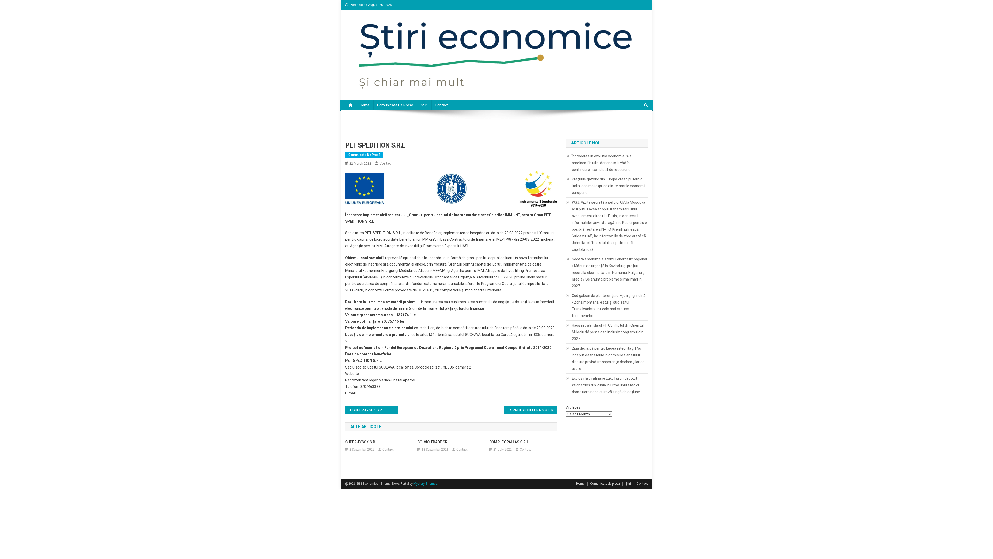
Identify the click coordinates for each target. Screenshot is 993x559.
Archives (573, 407)
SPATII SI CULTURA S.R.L (530, 410)
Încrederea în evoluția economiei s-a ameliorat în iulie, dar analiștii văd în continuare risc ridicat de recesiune (601, 163)
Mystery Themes (425, 484)
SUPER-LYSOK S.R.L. (368, 410)
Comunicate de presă (395, 105)
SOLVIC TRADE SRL (433, 442)
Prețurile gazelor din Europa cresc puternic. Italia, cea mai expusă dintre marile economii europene (608, 186)
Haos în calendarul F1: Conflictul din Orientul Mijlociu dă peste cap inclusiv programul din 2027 (608, 332)
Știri (424, 105)
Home (365, 105)
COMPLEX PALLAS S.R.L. (509, 442)
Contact (442, 105)
